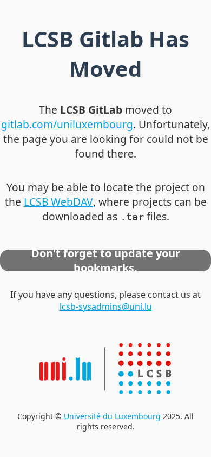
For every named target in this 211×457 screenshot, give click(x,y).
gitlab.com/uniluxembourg (67, 124)
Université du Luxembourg (113, 416)
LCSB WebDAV (58, 201)
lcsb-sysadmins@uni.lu (106, 306)
